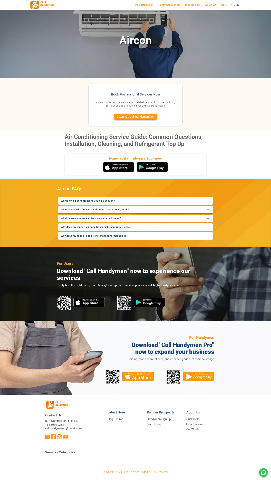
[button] (143, 5)
